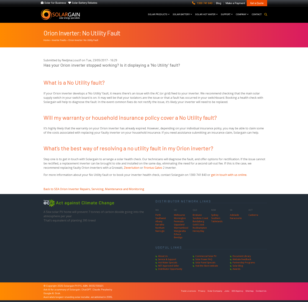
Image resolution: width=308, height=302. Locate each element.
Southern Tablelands (216, 220)
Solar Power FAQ (203, 259)
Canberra (253, 214)
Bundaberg (198, 221)
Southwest (160, 218)
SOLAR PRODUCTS (157, 14)
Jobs (226, 291)
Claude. (97, 289)
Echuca (177, 234)
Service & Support (167, 259)
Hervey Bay (198, 231)
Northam (160, 227)
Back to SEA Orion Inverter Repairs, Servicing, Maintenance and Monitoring (93, 189)
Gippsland (179, 224)
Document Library (242, 256)
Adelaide (234, 214)
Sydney (214, 214)
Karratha (159, 224)
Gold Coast (198, 224)
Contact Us (261, 291)
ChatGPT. (87, 289)
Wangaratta (180, 231)
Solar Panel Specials (205, 262)
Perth (158, 214)
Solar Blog (238, 265)
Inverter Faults (59, 40)
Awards (236, 268)
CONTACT (257, 14)
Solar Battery (181, 14)
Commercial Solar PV (205, 256)
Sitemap (249, 291)
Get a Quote (257, 3)
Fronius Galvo (153, 168)
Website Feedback (242, 259)
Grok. (58, 293)
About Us (163, 256)
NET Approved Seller (168, 265)
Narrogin (160, 231)
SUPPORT (225, 14)
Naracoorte (236, 218)
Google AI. (49, 293)
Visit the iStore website (206, 265)
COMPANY (241, 14)
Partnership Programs (244, 262)
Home (46, 40)
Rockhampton (200, 227)
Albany (158, 221)
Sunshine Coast (200, 218)
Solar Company (214, 291)
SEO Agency (237, 291)
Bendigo (178, 237)
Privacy (201, 291)
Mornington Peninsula (180, 220)
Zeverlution (131, 168)
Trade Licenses (188, 291)
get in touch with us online (229, 175)
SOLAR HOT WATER (205, 14)
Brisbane (197, 214)
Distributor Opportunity (170, 268)
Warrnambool (181, 227)
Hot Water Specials (167, 262)
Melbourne (179, 214)
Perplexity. (106, 289)
